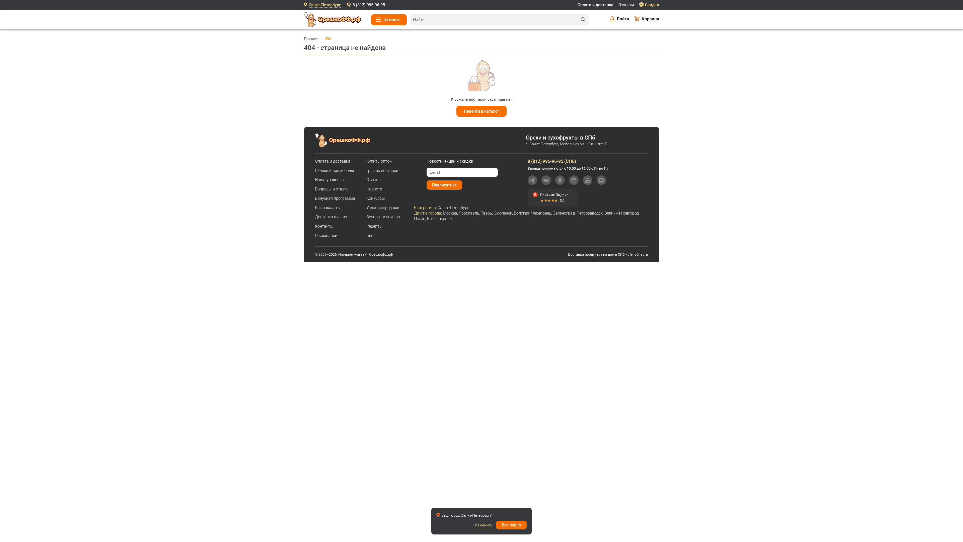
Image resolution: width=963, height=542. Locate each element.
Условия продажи (382, 207)
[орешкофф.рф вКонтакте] (546, 180)
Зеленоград (564, 213)
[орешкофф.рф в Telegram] (532, 180)
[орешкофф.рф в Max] (601, 180)
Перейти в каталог (481, 111)
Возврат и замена (383, 217)
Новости (374, 189)
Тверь (486, 213)
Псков (419, 218)
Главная (311, 39)
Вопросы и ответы (332, 189)
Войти (623, 18)
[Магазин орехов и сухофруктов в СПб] (332, 20)
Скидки (652, 5)
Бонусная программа (335, 198)
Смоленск (503, 213)
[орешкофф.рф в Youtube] (587, 180)
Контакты (324, 226)
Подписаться (444, 185)
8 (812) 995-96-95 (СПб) (552, 161)
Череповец (541, 213)
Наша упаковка (329, 179)
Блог (370, 235)
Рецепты (374, 226)
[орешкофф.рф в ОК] (560, 180)
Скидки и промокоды (334, 170)
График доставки (382, 170)
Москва (450, 213)
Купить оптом (379, 161)
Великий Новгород (621, 213)
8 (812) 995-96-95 (369, 5)
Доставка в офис (331, 217)
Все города (437, 218)
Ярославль (469, 213)
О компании (326, 235)
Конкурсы (375, 198)
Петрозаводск (590, 213)
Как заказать (327, 207)
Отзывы (626, 5)
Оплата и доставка (595, 5)
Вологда (521, 213)
